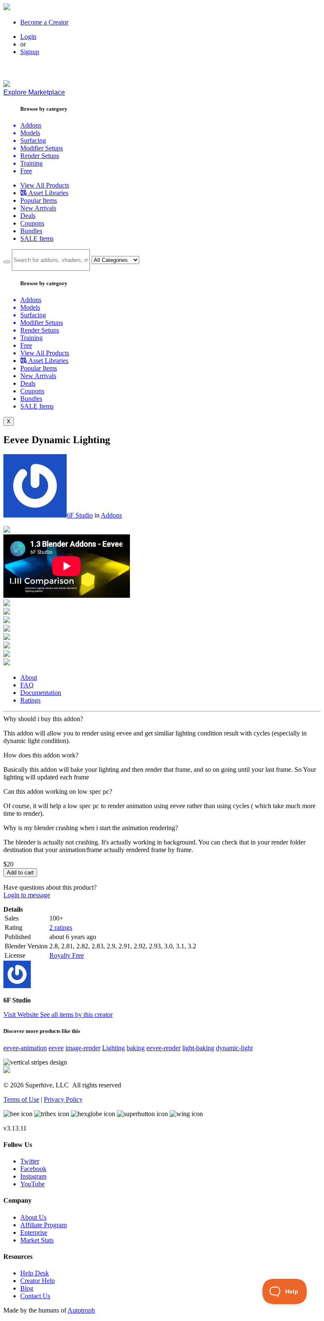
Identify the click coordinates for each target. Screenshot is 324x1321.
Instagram (33, 1176)
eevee (56, 1047)
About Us (33, 1217)
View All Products (44, 185)
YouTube (32, 1184)
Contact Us (35, 1295)
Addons (111, 515)
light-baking (198, 1047)
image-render (82, 1047)
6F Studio (80, 515)
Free (26, 170)
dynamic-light (234, 1047)
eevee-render (163, 1047)
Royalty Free (66, 955)
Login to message (26, 895)
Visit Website (21, 1014)
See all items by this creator (76, 1014)
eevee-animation (25, 1047)
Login (28, 36)
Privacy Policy (63, 1099)
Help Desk (34, 1273)
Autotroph (81, 1310)
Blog (26, 1288)
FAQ (27, 685)
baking (136, 1047)
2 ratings (60, 927)
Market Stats (37, 1240)
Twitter (29, 1161)
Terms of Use (21, 1099)
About (28, 677)
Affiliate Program (43, 1224)
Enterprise (33, 1232)
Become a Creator (44, 22)
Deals (27, 215)
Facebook (33, 1168)
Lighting (113, 1047)
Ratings (30, 700)
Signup (29, 51)
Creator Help (37, 1280)
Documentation (40, 692)
